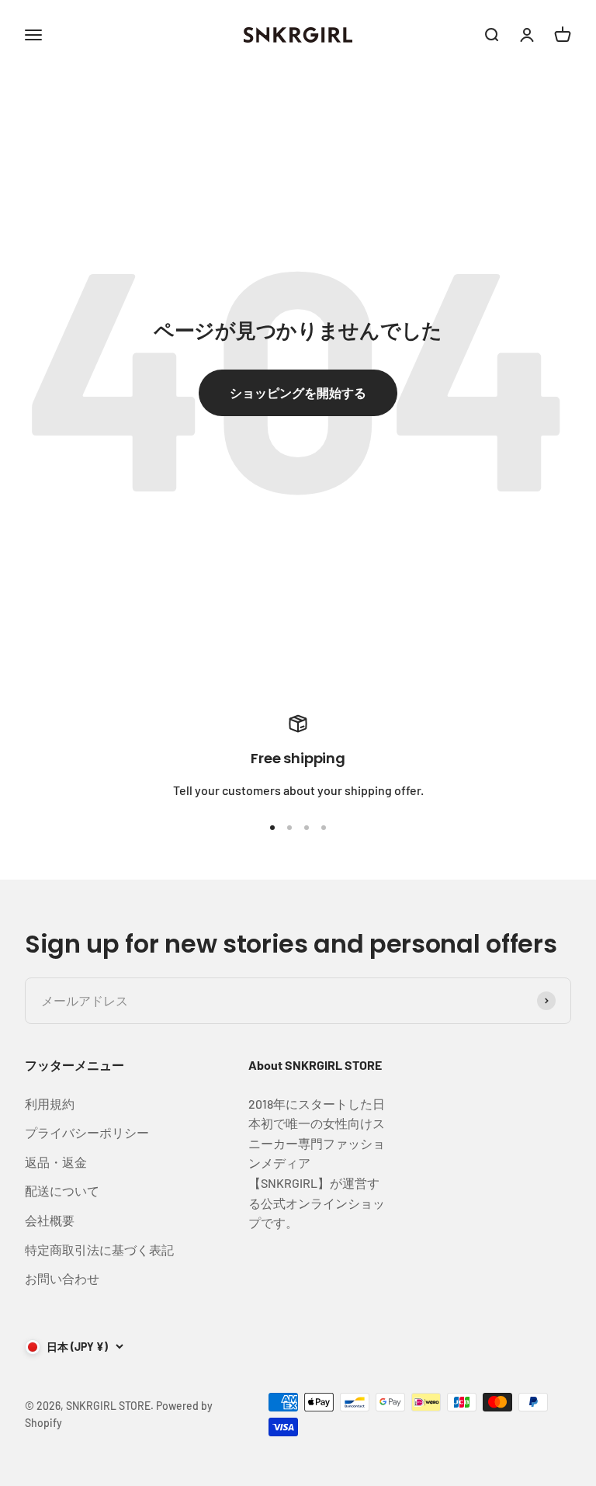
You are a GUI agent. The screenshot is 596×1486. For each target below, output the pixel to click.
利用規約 (49, 1103)
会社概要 (49, 1220)
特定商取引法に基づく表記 (99, 1249)
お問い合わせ (62, 1278)
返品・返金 (56, 1161)
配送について (62, 1190)
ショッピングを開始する (298, 392)
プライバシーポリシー (87, 1132)
